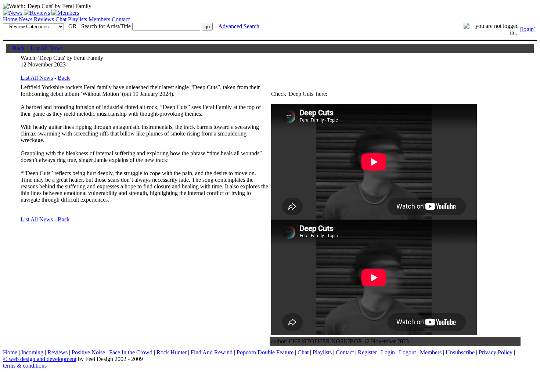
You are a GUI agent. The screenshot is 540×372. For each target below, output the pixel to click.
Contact (121, 19)
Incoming (32, 352)
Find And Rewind (212, 352)
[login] (528, 29)
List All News (46, 48)
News (25, 19)
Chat (60, 19)
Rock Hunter (171, 352)
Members (99, 19)
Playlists (77, 19)
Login (388, 352)
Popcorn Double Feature (265, 352)
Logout (407, 352)
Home (10, 19)
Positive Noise (88, 352)
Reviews (44, 19)
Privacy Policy (495, 352)
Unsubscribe (460, 352)
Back (18, 48)
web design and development (42, 359)
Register (367, 352)
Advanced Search (238, 26)
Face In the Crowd (130, 352)
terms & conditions (25, 365)
